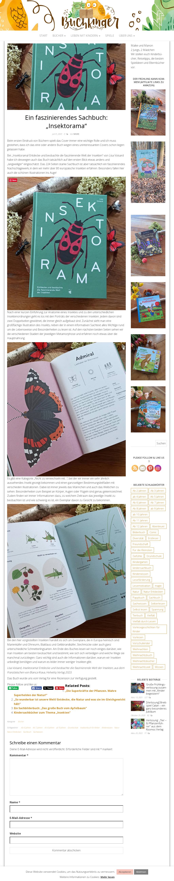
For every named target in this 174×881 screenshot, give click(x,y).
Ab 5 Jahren (157, 496)
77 (145, 733)
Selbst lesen (140, 609)
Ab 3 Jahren (157, 490)
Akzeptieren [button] (125, 871)
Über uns (126, 35)
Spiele (109, 35)
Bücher (58, 35)
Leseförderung (141, 579)
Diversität (138, 538)
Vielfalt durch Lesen (144, 621)
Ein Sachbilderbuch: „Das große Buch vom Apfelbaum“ (50, 708)
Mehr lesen (108, 877)
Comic (153, 532)
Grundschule (73, 727)
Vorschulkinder (141, 643)
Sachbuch (27, 732)
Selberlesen (158, 603)
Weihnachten (140, 649)
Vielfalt (151, 615)
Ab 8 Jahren (49, 727)
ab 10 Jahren (140, 514)
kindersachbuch (142, 568)
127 (146, 697)
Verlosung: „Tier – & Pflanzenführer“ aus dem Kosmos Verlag (156, 724)
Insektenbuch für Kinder (90, 727)
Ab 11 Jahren (140, 520)
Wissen (159, 667)
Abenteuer (158, 526)
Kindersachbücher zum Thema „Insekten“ (42, 712)
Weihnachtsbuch (142, 655)
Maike (76, 134)
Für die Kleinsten (142, 550)
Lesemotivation (141, 585)
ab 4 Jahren (139, 496)
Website (15, 833)
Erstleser (153, 538)
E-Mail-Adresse (21, 818)
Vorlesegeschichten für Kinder (146, 629)
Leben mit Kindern (85, 35)
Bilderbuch (139, 532)
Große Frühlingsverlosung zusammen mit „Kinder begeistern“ (156, 689)
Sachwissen (37, 732)
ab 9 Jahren (61, 727)
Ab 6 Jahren (26, 727)
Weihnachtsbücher (144, 661)
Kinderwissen (107, 727)
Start (43, 35)
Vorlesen (138, 637)
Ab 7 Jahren (37, 727)
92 (148, 715)
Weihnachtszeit (141, 667)
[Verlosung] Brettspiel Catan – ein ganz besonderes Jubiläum (156, 707)
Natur (116, 727)
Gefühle (137, 556)
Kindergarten (140, 562)
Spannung (157, 609)
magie (158, 585)
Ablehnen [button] (141, 871)
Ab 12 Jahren (140, 526)
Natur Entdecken (14, 732)
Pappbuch (138, 597)
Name (15, 802)
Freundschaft (140, 544)
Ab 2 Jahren (139, 490)
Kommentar (19, 755)
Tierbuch (138, 615)
